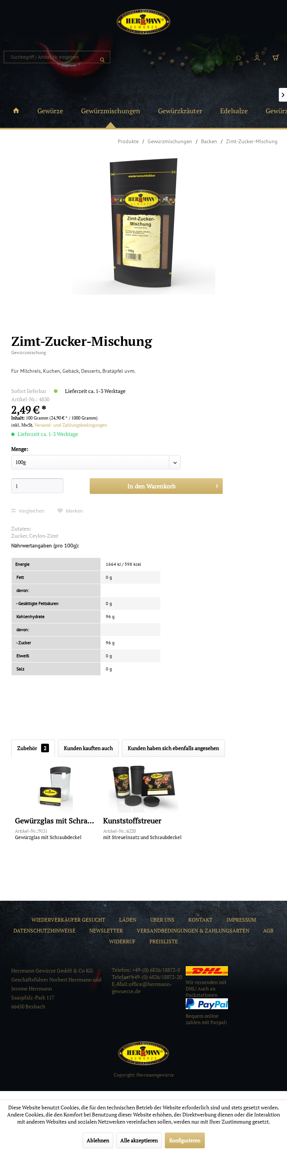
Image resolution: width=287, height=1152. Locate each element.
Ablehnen (98, 1140)
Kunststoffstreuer (132, 821)
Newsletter (106, 930)
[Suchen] (102, 57)
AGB (268, 930)
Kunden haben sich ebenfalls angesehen (173, 748)
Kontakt (200, 919)
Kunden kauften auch (88, 748)
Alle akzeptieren (139, 1140)
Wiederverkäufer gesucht (68, 919)
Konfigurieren (184, 1140)
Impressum (241, 919)
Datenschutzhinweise (44, 930)
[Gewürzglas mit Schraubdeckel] (55, 786)
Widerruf (122, 941)
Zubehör (31, 748)
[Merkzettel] (238, 57)
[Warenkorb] (275, 57)
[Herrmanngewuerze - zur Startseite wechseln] (144, 22)
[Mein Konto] (257, 57)
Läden (127, 919)
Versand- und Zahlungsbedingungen (70, 425)
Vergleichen (31, 510)
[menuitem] (57, 57)
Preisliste (163, 941)
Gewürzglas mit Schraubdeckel (55, 821)
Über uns (162, 919)
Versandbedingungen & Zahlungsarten (193, 930)
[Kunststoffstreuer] (143, 786)
